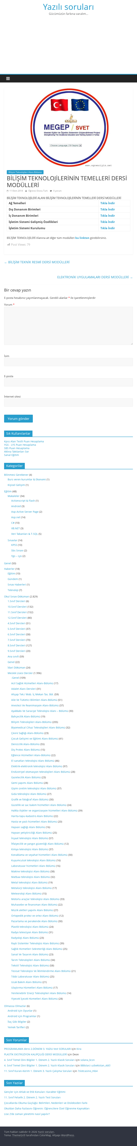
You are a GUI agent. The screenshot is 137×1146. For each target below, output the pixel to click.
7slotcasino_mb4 (88, 1071)
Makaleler (13, 496)
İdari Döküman (16, 667)
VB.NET (15, 528)
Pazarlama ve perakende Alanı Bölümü (34, 921)
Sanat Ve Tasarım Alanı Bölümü (29, 954)
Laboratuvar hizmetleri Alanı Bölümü (33, 866)
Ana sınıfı (13, 656)
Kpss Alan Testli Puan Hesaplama (24, 441)
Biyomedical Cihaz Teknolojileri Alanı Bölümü (38, 727)
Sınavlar (12, 540)
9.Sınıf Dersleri (16, 651)
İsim (6, 356)
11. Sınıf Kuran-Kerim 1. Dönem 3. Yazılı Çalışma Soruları (38, 1071)
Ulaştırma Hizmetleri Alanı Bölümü (32, 987)
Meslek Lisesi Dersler (20, 673)
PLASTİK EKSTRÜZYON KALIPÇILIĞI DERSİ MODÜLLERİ (35, 1054)
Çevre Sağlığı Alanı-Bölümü (27, 733)
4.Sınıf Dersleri (16, 623)
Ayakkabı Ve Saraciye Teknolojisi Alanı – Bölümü (39, 711)
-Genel (15, 677)
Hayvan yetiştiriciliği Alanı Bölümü (31, 832)
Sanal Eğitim (11, 455)
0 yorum (57, 190)
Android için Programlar (22, 1016)
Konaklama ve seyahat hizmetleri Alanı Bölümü (39, 854)
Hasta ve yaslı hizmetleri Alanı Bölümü (34, 821)
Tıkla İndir (107, 203)
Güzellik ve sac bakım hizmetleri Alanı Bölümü (38, 805)
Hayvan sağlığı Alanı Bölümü (28, 827)
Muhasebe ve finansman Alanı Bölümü (34, 904)
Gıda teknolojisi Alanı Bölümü (28, 794)
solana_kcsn (87, 1060)
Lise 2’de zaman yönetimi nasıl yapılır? (27, 1114)
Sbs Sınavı (17, 550)
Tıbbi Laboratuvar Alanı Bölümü (30, 976)
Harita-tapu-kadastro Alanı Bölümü (32, 816)
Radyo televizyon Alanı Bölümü (29, 932)
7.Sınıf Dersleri (16, 640)
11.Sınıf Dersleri (17, 612)
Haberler (9, 569)
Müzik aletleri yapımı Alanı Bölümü (32, 910)
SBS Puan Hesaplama (16, 448)
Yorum (9, 304)
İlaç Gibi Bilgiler (17, 1021)
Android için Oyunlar (20, 1010)
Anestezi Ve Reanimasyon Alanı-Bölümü (35, 705)
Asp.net (15, 517)
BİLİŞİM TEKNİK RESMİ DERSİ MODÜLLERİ (37, 262)
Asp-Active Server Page (25, 511)
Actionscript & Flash (23, 500)
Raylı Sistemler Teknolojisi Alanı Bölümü (35, 943)
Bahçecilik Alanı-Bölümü (25, 716)
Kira (79, 1048)
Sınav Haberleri (17, 584)
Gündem (13, 579)
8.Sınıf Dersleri (16, 645)
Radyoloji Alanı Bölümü (25, 937)
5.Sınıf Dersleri (16, 628)
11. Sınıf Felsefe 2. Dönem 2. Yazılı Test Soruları (32, 1097)
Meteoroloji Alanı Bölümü (26, 893)
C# (12, 522)
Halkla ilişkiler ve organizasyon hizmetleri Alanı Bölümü (44, 810)
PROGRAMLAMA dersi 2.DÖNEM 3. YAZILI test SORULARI (37, 1048)
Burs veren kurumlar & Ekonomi (27, 479)
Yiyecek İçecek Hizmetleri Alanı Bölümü (34, 998)
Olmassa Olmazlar (15, 1006)
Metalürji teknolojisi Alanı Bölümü (31, 888)
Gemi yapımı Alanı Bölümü (27, 783)
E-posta (8, 376)
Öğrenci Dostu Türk (38, 190)
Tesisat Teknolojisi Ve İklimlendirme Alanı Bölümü (41, 971)
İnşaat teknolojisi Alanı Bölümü (29, 838)
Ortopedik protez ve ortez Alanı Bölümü (35, 915)
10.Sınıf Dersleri (17, 606)
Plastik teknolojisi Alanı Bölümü (30, 926)
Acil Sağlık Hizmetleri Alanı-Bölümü (32, 683)
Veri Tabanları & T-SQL (24, 534)
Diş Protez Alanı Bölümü (25, 749)
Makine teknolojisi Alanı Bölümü (30, 871)
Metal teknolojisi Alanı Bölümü (29, 882)
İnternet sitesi (12, 396)
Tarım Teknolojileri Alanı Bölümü (30, 960)
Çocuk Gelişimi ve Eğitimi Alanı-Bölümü (34, 738)
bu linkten (82, 238)
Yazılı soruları (68, 6)
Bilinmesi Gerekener (16, 474)
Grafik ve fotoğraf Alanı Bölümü (30, 799)
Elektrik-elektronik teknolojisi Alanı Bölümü (36, 766)
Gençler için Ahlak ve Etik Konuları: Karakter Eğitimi (34, 1092)
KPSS (14, 545)
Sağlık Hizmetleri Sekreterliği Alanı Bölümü (36, 949)
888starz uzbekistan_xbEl (95, 1065)
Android (16, 506)
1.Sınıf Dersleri (16, 601)
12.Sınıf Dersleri (17, 617)
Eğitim (8, 491)
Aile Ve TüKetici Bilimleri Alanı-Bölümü (34, 700)
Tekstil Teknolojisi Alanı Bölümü (30, 965)
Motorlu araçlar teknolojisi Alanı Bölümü (35, 899)
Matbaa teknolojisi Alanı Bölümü (30, 877)
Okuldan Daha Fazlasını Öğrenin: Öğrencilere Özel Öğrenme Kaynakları (47, 1108)
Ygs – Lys (16, 556)
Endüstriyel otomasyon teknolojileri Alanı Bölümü (40, 771)
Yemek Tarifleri (16, 1027)
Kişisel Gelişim (16, 485)
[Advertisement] (68, 47)
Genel (7, 563)
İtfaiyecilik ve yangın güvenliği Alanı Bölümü (37, 843)
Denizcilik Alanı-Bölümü (25, 744)
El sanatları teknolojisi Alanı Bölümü (32, 760)
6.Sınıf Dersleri (16, 634)
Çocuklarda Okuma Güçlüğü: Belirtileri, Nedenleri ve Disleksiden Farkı (45, 1103)
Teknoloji (13, 590)
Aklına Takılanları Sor (16, 451)
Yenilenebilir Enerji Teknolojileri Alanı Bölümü (38, 993)
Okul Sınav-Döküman (16, 596)
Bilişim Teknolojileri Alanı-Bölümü (25, 172)
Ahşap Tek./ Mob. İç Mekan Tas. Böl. (32, 694)
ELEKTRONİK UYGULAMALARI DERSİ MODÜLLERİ (95, 277)
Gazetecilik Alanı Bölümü (26, 777)
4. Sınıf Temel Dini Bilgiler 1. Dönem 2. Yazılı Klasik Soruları (39, 1060)
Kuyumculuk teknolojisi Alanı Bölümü (33, 860)
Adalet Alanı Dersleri (23, 688)
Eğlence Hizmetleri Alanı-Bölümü (30, 755)
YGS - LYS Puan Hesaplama (20, 444)
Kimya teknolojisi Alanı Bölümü (29, 849)
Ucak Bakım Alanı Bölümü (26, 982)
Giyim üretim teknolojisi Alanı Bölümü (33, 788)
